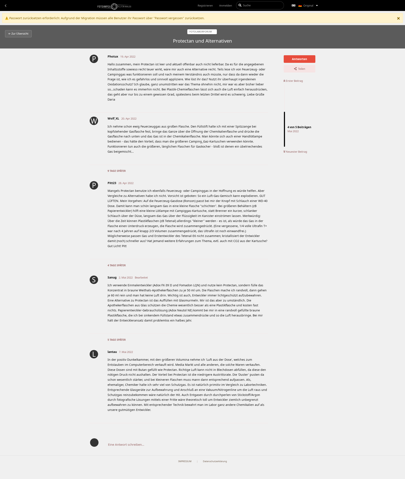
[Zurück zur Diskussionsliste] (5, 5)
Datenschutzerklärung (215, 461)
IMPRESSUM (185, 461)
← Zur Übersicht (18, 33)
